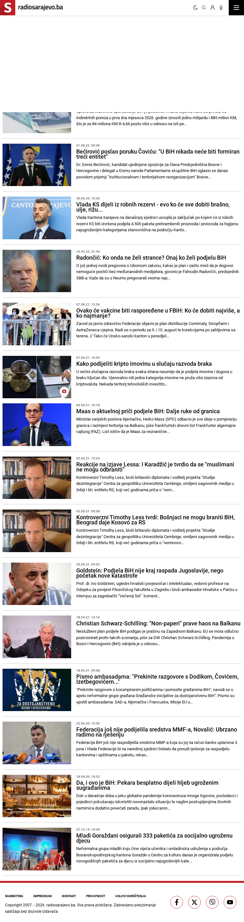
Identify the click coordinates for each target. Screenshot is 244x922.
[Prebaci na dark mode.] (195, 7)
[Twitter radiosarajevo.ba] (194, 902)
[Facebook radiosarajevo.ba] (176, 902)
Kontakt (69, 896)
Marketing (14, 896)
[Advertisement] (61, 63)
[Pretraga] (204, 7)
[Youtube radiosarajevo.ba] (230, 902)
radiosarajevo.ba (60, 904)
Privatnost (95, 896)
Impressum (42, 896)
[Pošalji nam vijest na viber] (212, 902)
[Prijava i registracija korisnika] (212, 7)
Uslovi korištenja (130, 896)
